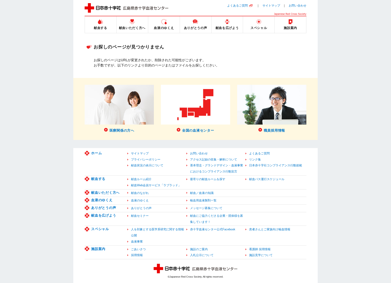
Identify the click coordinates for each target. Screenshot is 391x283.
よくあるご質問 (237, 5)
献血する (98, 179)
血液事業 (137, 241)
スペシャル (100, 229)
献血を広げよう (103, 215)
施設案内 (98, 249)
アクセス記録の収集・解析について (213, 159)
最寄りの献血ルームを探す (207, 179)
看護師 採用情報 (260, 249)
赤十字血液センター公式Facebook (212, 229)
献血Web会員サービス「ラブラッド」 (156, 185)
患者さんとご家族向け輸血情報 (269, 229)
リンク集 (255, 159)
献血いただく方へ (105, 192)
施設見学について (261, 255)
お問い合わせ (297, 5)
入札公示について (202, 255)
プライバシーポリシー (145, 159)
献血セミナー (140, 215)
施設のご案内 (199, 249)
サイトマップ (271, 5)
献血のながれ (140, 193)
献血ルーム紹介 (141, 179)
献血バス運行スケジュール (266, 179)
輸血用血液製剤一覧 (203, 200)
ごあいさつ (138, 249)
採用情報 (137, 255)
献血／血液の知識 (202, 193)
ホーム (96, 153)
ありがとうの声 (103, 208)
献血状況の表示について (147, 165)
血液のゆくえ (102, 200)
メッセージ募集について (206, 208)
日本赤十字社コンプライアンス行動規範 (275, 165)
